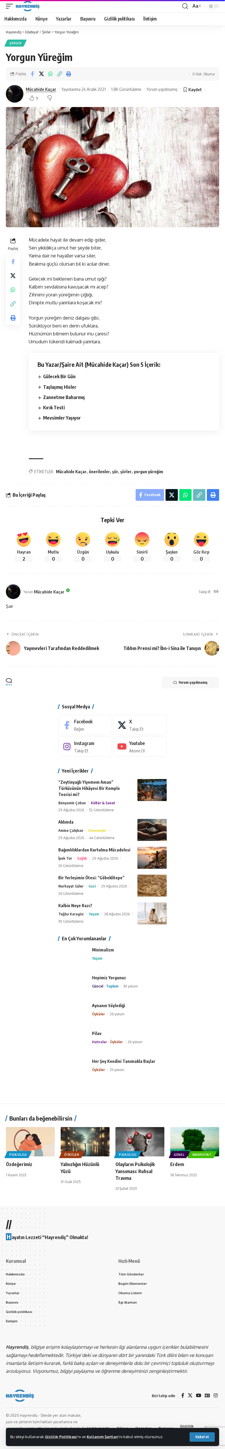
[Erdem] (194, 1141)
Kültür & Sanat (103, 802)
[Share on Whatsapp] (50, 74)
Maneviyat (202, 1154)
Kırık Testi (54, 407)
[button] (202, 1437)
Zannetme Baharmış (64, 397)
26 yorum (117, 1014)
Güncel (97, 986)
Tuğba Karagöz (71, 914)
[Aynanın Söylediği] (73, 1013)
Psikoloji (18, 1154)
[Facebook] (85, 725)
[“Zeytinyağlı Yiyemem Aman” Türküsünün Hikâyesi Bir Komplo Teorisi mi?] (152, 790)
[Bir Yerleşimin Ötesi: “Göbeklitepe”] (152, 886)
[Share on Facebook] (32, 74)
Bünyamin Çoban (72, 802)
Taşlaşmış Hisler (59, 387)
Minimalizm (103, 949)
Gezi (92, 886)
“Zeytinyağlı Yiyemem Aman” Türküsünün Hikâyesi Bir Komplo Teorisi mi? (89, 788)
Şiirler (15, 43)
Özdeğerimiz (19, 1164)
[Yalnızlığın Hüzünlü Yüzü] (85, 1141)
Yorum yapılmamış (162, 89)
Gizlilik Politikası (61, 1436)
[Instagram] (85, 747)
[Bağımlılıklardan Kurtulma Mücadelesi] (152, 858)
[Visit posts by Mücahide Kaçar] (14, 94)
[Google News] (207, 1395)
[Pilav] (73, 1041)
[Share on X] (41, 74)
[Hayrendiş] (28, 6)
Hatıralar (99, 1041)
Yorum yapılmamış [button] (193, 682)
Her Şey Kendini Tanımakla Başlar (123, 1061)
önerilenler (99, 471)
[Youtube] (140, 747)
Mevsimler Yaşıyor (62, 418)
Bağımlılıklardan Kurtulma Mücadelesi (94, 849)
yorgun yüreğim (148, 471)
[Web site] (216, 592)
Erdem (177, 1164)
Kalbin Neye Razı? (75, 905)
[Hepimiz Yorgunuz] (73, 986)
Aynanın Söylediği (108, 1005)
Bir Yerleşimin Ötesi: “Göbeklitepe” (91, 877)
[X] (140, 725)
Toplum (112, 986)
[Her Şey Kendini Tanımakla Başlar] (73, 1069)
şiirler (126, 471)
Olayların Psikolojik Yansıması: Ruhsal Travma (135, 1171)
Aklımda (66, 821)
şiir (115, 471)
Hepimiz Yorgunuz (109, 977)
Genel (179, 1154)
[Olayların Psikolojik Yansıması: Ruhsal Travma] (139, 1141)
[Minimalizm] (73, 958)
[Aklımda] (152, 830)
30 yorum (130, 986)
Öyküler (98, 1014)
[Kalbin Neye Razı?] (152, 913)
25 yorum (117, 1069)
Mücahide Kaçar (41, 89)
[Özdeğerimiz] (30, 1141)
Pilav (96, 1033)
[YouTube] (199, 1395)
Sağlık (82, 858)
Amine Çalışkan (70, 830)
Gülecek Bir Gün (59, 376)
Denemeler (97, 830)
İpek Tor (65, 858)
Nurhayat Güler (70, 886)
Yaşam (94, 914)
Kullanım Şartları (102, 1436)
